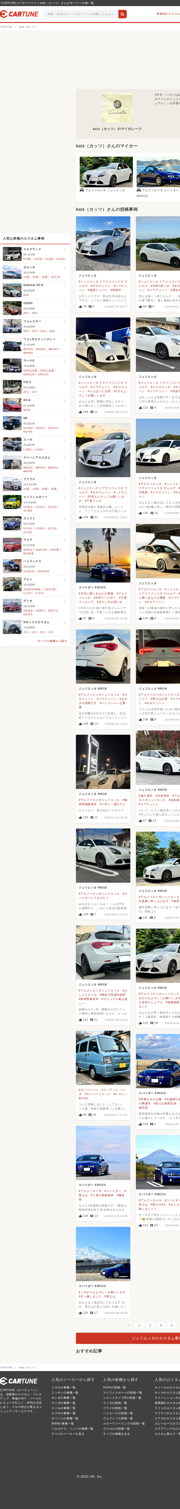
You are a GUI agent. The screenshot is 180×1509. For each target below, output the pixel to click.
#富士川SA (158, 1204)
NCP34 (52, 428)
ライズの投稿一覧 (115, 1403)
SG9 (52, 331)
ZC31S (40, 506)
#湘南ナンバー (98, 290)
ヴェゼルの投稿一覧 (116, 1428)
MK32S (28, 467)
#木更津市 (162, 795)
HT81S (27, 506)
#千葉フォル (93, 500)
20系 (35, 277)
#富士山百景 (159, 699)
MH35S (53, 349)
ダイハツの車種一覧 (65, 1418)
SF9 (34, 331)
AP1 (26, 313)
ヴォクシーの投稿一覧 (118, 1418)
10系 (26, 277)
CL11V (27, 593)
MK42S (40, 467)
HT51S (27, 528)
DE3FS (40, 610)
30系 (45, 277)
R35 (26, 295)
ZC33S (27, 510)
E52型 (49, 259)
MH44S (28, 352)
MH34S (40, 349)
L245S (39, 449)
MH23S (28, 349)
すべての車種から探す (53, 641)
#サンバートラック (98, 1094)
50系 (54, 488)
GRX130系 (47, 370)
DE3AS (28, 610)
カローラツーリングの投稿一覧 (124, 1423)
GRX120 (28, 374)
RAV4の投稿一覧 (114, 1387)
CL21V (39, 593)
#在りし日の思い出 (110, 602)
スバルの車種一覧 (63, 1408)
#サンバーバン (89, 1090)
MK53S (52, 467)
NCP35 (28, 431)
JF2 (34, 632)
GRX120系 (30, 370)
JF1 (25, 632)
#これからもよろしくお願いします (102, 1292)
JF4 (50, 632)
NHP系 (54, 549)
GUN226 (43, 571)
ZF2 (34, 392)
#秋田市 (116, 290)
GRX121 (43, 374)
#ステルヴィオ (161, 387)
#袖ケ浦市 (146, 795)
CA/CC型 (50, 589)
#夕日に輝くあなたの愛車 (96, 593)
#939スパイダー (105, 597)
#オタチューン (101, 286)
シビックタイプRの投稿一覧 (122, 1397)
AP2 (34, 313)
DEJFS (28, 614)
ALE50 (60, 259)
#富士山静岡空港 (165, 1103)
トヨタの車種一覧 (63, 1387)
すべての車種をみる (116, 1433)
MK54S (28, 471)
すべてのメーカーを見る (68, 1433)
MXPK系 (28, 553)
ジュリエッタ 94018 (93, 688)
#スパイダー (113, 1191)
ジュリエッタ (88, 275)
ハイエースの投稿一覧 (118, 1413)
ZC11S (52, 528)
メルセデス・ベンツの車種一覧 (73, 1428)
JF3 (42, 632)
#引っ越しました (90, 1296)
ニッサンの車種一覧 (65, 1392)
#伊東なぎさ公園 (150, 1099)
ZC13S (27, 532)
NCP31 (40, 428)
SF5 (26, 331)
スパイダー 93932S (92, 587)
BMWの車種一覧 (63, 1423)
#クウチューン (158, 290)
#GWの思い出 (160, 286)
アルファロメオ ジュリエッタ (105, 190)
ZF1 (26, 392)
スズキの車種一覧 (63, 1413)
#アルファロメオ (150, 484)
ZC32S (52, 506)
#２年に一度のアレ (113, 804)
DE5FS (52, 610)
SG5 (43, 331)
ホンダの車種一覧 (63, 1397)
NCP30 (28, 428)
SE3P (26, 410)
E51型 (38, 259)
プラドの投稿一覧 (115, 1408)
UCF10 (55, 277)
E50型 (27, 259)
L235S (27, 449)
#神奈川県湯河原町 (113, 994)
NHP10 (28, 549)
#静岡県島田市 (89, 999)
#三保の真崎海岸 (102, 1195)
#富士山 (110, 1296)
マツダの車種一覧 (63, 1403)
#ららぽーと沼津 (99, 391)
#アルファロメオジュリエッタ (99, 694)
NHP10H (41, 549)
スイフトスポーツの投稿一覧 (122, 1392)
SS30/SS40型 (32, 589)
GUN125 (29, 571)
